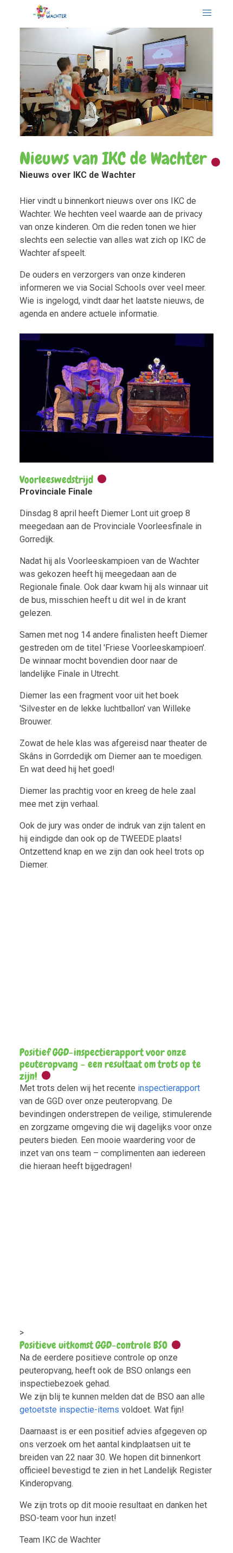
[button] (207, 13)
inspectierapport (169, 1088)
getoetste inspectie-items (69, 1409)
